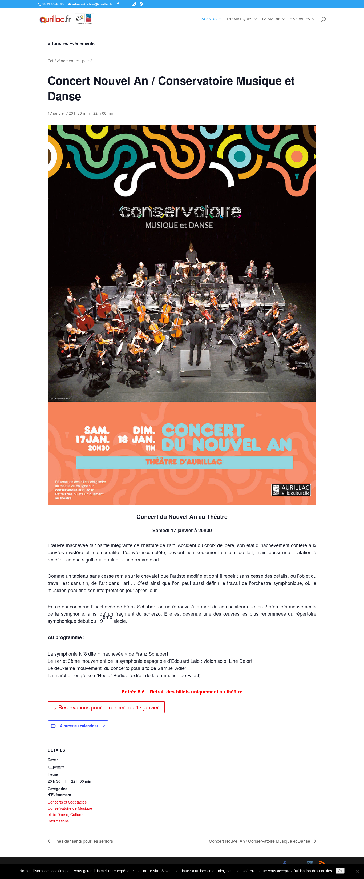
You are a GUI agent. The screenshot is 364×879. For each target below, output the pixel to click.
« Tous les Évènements (71, 43)
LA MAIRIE (271, 19)
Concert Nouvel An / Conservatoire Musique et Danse (260, 841)
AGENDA (209, 19)
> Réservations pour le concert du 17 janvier (106, 707)
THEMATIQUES (239, 19)
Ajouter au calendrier (79, 725)
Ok (340, 871)
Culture (76, 814)
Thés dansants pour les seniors (83, 841)
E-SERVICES (300, 19)
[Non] (357, 871)
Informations (58, 821)
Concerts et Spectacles (67, 802)
